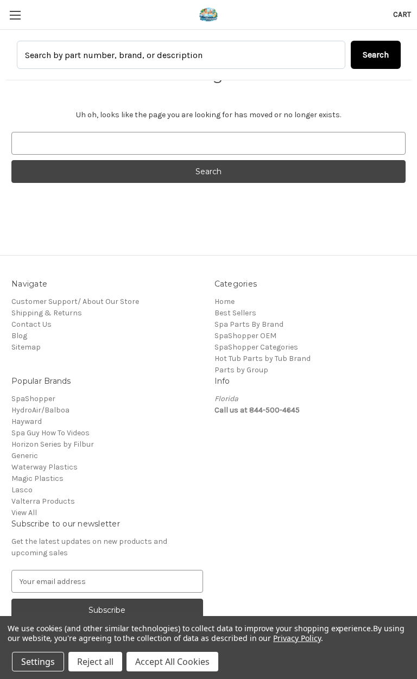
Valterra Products (43, 501)
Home (224, 301)
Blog (19, 335)
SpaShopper (33, 398)
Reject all (95, 662)
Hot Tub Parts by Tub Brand (262, 358)
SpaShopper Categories (256, 347)
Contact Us (31, 324)
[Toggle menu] (15, 15)
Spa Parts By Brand (248, 324)
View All (24, 512)
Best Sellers (235, 313)
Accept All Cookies (172, 662)
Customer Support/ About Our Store (75, 301)
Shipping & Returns (46, 313)
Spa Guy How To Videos (50, 432)
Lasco (22, 489)
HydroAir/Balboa (40, 410)
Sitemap (26, 347)
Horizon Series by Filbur (52, 444)
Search (376, 54)
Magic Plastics (37, 478)
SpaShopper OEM (245, 335)
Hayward (26, 421)
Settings (38, 662)
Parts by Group (241, 370)
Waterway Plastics (44, 467)
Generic (24, 455)
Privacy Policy (296, 638)
